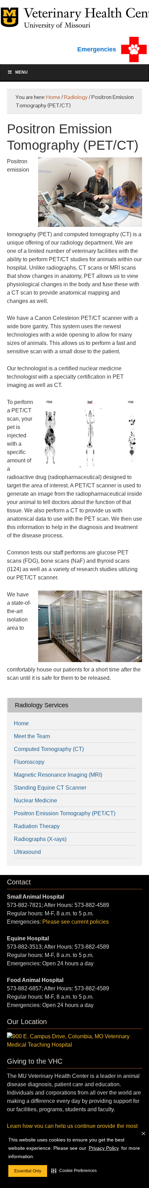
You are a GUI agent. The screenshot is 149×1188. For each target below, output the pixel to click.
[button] (74, 1170)
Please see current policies (75, 922)
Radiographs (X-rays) (40, 839)
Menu (21, 72)
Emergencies (96, 49)
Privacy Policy (104, 1148)
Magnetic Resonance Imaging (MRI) (58, 775)
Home (21, 723)
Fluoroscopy (29, 762)
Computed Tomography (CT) (49, 749)
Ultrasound (27, 852)
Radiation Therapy (37, 826)
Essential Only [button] (27, 1171)
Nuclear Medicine (35, 800)
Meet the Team (32, 736)
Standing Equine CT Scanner (50, 788)
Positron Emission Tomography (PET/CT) (64, 813)
